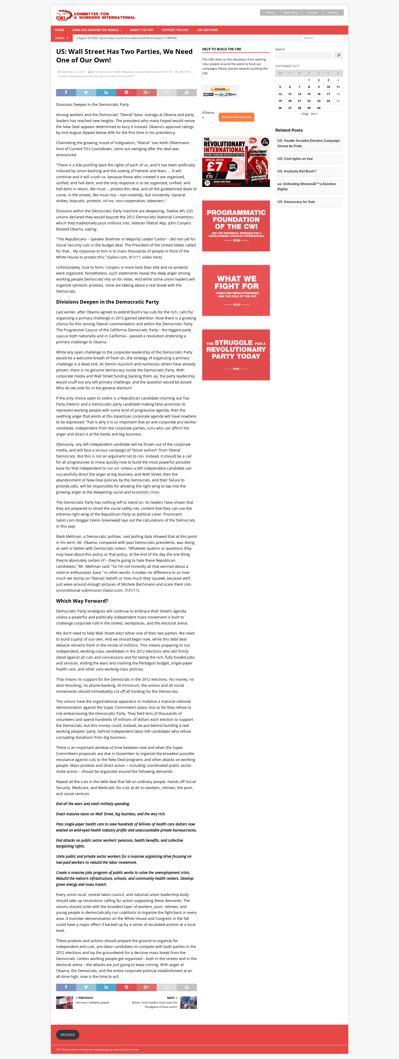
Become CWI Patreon (236, 117)
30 (318, 108)
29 (309, 108)
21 (299, 101)
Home (59, 30)
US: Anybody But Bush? (296, 171)
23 (318, 101)
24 (328, 101)
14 (299, 94)
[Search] (338, 55)
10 (328, 87)
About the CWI (141, 30)
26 (280, 108)
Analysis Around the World (96, 30)
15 (309, 94)
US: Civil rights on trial (295, 159)
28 (299, 108)
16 (318, 94)
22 (309, 101)
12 (280, 94)
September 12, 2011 (74, 72)
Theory (270, 13)
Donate (312, 13)
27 (290, 108)
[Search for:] (322, 38)
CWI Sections (207, 30)
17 (328, 94)
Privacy (333, 13)
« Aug (304, 114)
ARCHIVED (67, 1035)
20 (290, 101)
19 (280, 101)
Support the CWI (175, 30)
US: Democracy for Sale (296, 202)
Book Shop (291, 13)
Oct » (314, 114)
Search (280, 49)
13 (290, 94)
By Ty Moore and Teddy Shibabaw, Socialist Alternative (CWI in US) (132, 72)
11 (338, 87)
